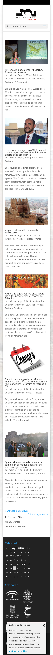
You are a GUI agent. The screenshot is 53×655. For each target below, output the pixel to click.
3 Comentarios (22, 82)
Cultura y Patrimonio (15, 78)
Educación (30, 78)
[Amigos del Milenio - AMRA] (27, 605)
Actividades (38, 75)
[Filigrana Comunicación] (12, 621)
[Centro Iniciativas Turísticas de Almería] (27, 621)
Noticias (40, 78)
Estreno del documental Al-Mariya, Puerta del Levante (24, 71)
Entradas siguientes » (38, 514)
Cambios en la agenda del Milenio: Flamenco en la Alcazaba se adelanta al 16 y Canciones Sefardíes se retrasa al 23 (26, 383)
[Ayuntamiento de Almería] (27, 589)
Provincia (18, 308)
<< (7, 548)
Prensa (38, 238)
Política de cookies (18, 651)
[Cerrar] (44, 625)
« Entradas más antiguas (16, 510)
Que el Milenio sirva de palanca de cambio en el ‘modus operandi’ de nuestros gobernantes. (23, 465)
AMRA (35, 157)
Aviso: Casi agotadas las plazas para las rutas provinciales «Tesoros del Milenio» (24, 296)
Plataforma (31, 473)
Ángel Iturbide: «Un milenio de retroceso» (21, 231)
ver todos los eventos (15, 526)
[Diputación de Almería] (12, 605)
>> (28, 548)
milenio (12, 75)
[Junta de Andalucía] (12, 589)
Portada (9, 82)
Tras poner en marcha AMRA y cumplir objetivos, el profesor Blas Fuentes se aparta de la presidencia (26, 152)
